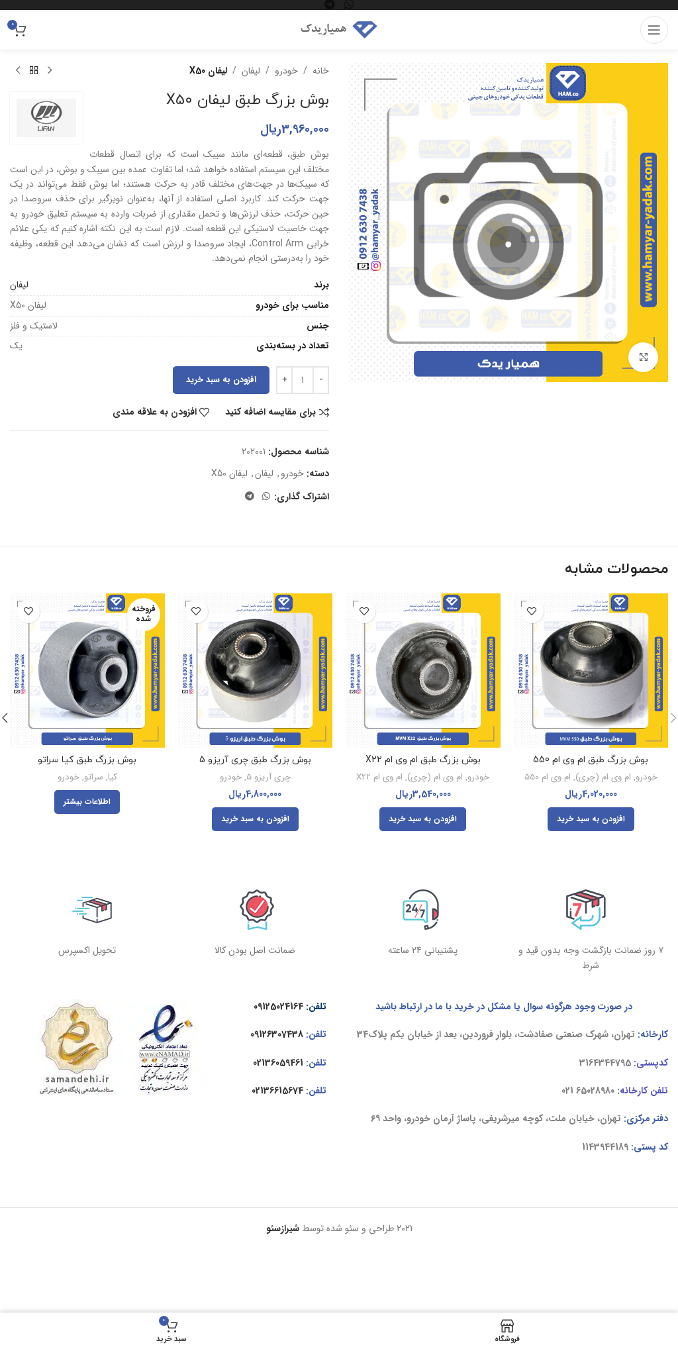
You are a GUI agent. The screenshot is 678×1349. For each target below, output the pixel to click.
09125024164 (278, 1006)
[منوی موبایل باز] (654, 30)
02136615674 (277, 1090)
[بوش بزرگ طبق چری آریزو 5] (255, 670)
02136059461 (278, 1063)
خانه (321, 71)
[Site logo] (339, 29)
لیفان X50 (208, 71)
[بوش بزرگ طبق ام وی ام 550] (591, 670)
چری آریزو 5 (268, 778)
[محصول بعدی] (18, 71)
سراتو (93, 778)
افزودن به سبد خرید (221, 380)
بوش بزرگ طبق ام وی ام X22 (423, 760)
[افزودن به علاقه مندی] (532, 611)
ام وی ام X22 (379, 778)
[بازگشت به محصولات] (34, 71)
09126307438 (276, 1034)
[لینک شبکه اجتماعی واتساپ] (266, 496)
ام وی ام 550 (547, 778)
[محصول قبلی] (50, 71)
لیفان (251, 71)
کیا (112, 778)
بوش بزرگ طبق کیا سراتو (87, 760)
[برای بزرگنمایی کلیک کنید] (643, 357)
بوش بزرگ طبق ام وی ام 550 (590, 760)
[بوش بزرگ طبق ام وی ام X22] (423, 670)
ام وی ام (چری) (603, 778)
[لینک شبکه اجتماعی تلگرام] (249, 496)
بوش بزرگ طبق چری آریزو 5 (255, 760)
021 (567, 1090)
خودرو (286, 71)
